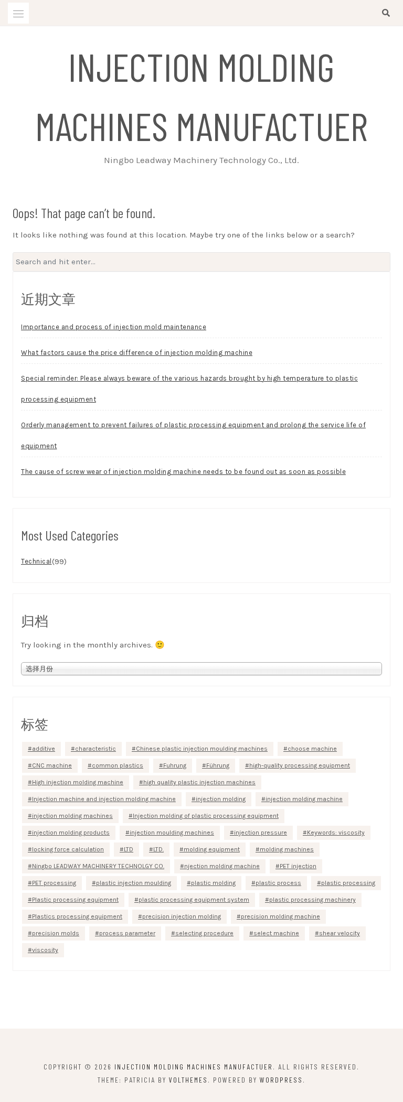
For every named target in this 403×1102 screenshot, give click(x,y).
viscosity (45, 950)
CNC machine (52, 765)
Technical (36, 561)
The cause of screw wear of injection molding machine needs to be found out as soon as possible (183, 472)
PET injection (298, 866)
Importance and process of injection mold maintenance (113, 327)
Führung (217, 765)
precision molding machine (280, 916)
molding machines (287, 849)
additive (43, 748)
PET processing (54, 883)
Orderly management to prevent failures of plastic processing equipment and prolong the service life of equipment (193, 435)
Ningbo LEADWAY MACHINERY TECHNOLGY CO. (98, 866)
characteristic (95, 748)
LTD (128, 849)
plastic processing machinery (312, 899)
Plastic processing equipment (75, 899)
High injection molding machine (77, 782)
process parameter (127, 933)
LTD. (158, 849)
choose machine (312, 748)
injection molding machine (304, 799)
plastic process (278, 883)
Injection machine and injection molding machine (104, 799)
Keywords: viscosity (336, 832)
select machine (276, 933)
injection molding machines (72, 815)
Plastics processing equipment (77, 916)
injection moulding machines (172, 832)
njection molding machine (222, 866)
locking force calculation (68, 849)
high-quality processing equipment (299, 765)
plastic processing (348, 883)
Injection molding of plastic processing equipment (206, 815)
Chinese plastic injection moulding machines (202, 748)
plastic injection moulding (133, 883)
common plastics (117, 765)
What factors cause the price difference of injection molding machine (136, 352)
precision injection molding (181, 916)
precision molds (55, 933)
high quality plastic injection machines (199, 782)
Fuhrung (174, 765)
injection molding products (71, 832)
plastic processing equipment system (194, 899)
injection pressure (260, 832)
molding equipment (212, 849)
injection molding (221, 799)
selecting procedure (204, 933)
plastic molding (213, 883)
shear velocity (339, 933)
